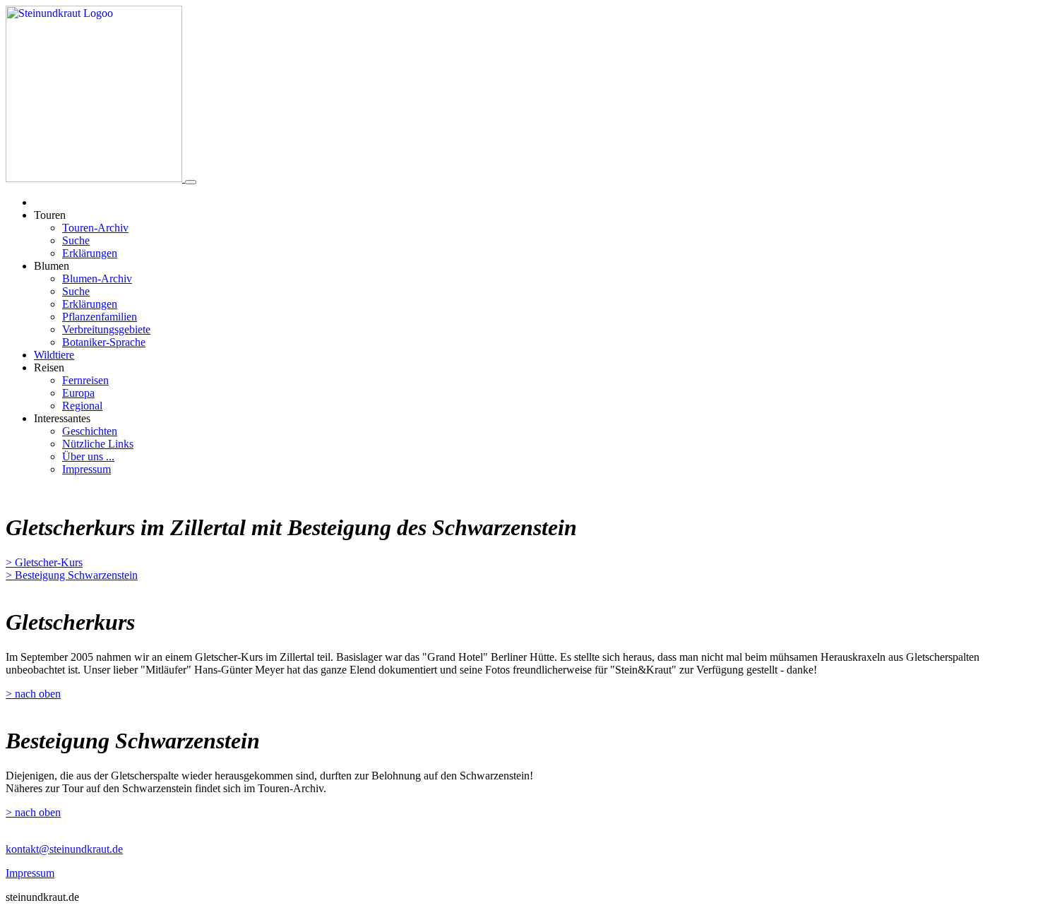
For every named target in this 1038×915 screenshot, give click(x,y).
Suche (76, 240)
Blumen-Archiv (97, 279)
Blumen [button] (51, 266)
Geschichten (89, 431)
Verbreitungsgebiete (106, 329)
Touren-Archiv (95, 228)
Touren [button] (50, 215)
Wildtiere (54, 355)
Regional (82, 406)
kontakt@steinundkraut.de (64, 849)
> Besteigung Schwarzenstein (72, 575)
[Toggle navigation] (190, 182)
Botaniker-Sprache (103, 342)
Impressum (86, 469)
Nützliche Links (97, 444)
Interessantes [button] (62, 418)
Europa (78, 393)
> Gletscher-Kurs (44, 562)
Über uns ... (88, 456)
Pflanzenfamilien (99, 317)
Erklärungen (89, 253)
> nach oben (33, 694)
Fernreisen (85, 380)
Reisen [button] (49, 367)
